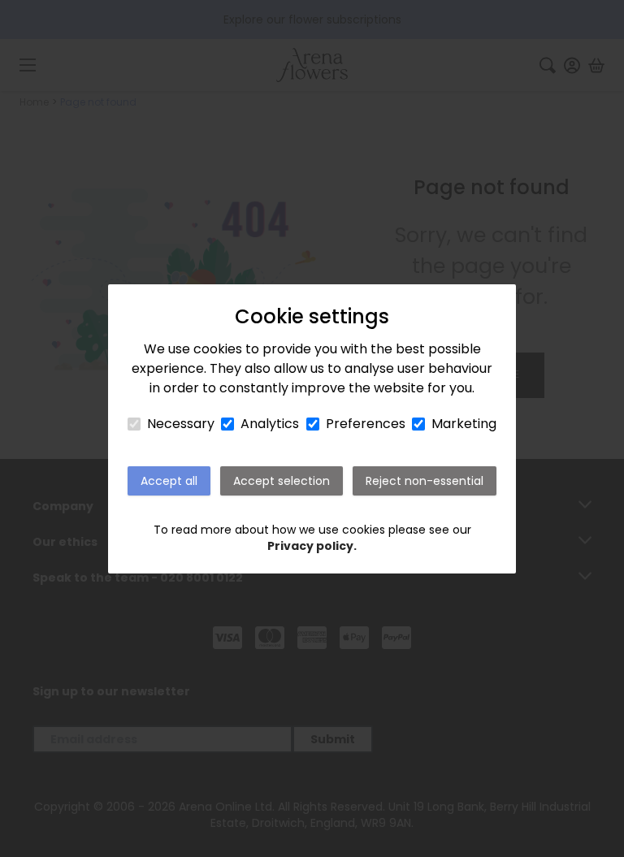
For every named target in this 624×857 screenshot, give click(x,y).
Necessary (180, 423)
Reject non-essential (424, 481)
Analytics (269, 423)
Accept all (169, 481)
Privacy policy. (312, 546)
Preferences (365, 423)
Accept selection (281, 481)
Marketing (463, 423)
